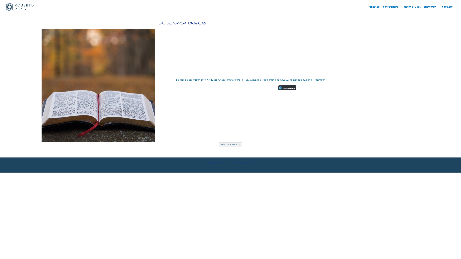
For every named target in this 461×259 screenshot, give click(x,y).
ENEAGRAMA (430, 7)
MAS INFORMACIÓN (230, 144)
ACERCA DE (374, 7)
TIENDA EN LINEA (412, 7)
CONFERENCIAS (390, 7)
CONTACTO (447, 7)
